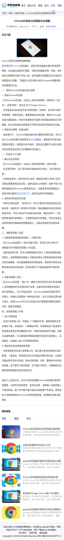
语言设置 (33, 139)
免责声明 (33, 532)
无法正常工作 (23, 193)
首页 (23, 5)
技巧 (46, 5)
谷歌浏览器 (19, 13)
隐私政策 (43, 532)
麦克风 (13, 154)
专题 (59, 5)
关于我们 (23, 532)
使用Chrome (14, 65)
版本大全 (31, 5)
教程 (40, 5)
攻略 (53, 5)
